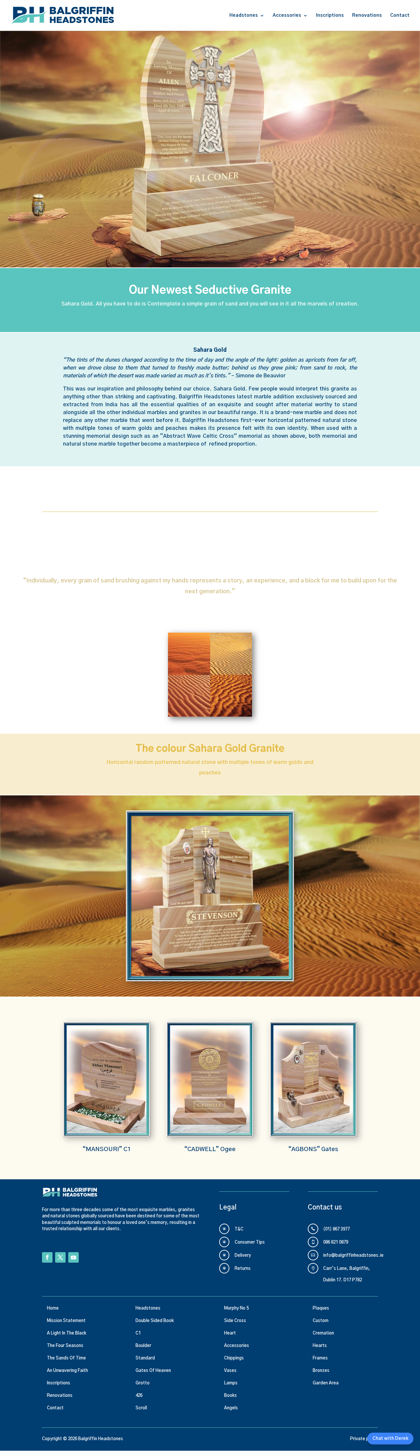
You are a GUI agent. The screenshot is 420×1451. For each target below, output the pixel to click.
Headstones (243, 15)
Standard (145, 1358)
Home (53, 1308)
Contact (400, 15)
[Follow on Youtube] (73, 1257)
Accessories (287, 15)
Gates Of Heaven (153, 1371)
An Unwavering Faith (67, 1371)
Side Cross (235, 1321)
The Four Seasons (65, 1346)
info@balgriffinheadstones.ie (353, 1255)
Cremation (323, 1333)
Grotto (143, 1383)
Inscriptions (330, 15)
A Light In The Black (66, 1333)
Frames (320, 1358)
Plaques (321, 1308)
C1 (138, 1333)
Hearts (320, 1346)
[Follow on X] (60, 1257)
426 (139, 1396)
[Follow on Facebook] (47, 1257)
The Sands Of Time (66, 1358)
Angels (231, 1408)
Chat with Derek (390, 1438)
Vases (230, 1371)
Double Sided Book (155, 1321)
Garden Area (326, 1383)
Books (230, 1396)
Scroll (141, 1408)
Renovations (367, 15)
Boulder (143, 1346)
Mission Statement (66, 1321)
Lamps (231, 1383)
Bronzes (321, 1371)
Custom (320, 1321)
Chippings (234, 1358)
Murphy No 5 (236, 1308)
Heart (230, 1333)
